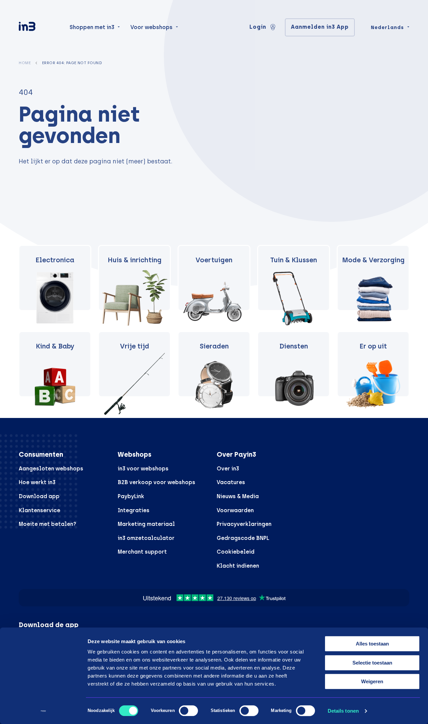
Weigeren (372, 681)
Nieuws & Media (238, 496)
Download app (39, 496)
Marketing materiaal (146, 524)
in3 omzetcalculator (146, 538)
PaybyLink (131, 496)
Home (25, 62)
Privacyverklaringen (244, 524)
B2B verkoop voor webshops (156, 482)
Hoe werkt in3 (37, 482)
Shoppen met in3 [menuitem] (92, 27)
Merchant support (142, 552)
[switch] (188, 710)
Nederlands (387, 27)
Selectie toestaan (372, 663)
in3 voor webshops (143, 468)
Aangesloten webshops (51, 468)
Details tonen (343, 711)
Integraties (133, 510)
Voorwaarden (235, 510)
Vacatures (231, 482)
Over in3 (228, 468)
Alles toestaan (372, 643)
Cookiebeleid (235, 552)
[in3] (39, 27)
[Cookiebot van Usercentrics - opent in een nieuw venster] (43, 711)
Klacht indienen (238, 566)
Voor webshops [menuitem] (151, 27)
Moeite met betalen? (47, 524)
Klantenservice (39, 510)
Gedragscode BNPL (243, 538)
